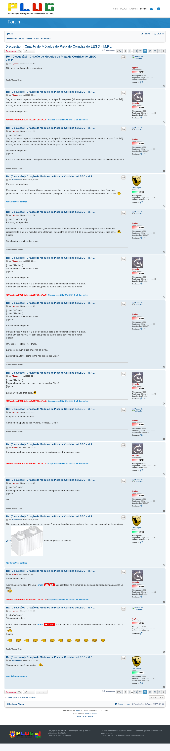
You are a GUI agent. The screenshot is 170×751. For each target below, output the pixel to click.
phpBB (78, 710)
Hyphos (135, 68)
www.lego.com (138, 735)
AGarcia (135, 103)
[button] (119, 51)
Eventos (133, 8)
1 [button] (129, 51)
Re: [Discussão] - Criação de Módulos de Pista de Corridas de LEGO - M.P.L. (51, 58)
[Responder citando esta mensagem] (123, 57)
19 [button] (150, 51)
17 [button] (140, 51)
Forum (143, 8)
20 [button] (155, 51)
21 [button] (159, 51)
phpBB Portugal (91, 713)
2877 (8, 541)
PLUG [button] (123, 8)
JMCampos (136, 188)
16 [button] (135, 51)
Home (115, 8)
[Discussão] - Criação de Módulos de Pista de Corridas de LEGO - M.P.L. (58, 46)
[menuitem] (9, 34)
